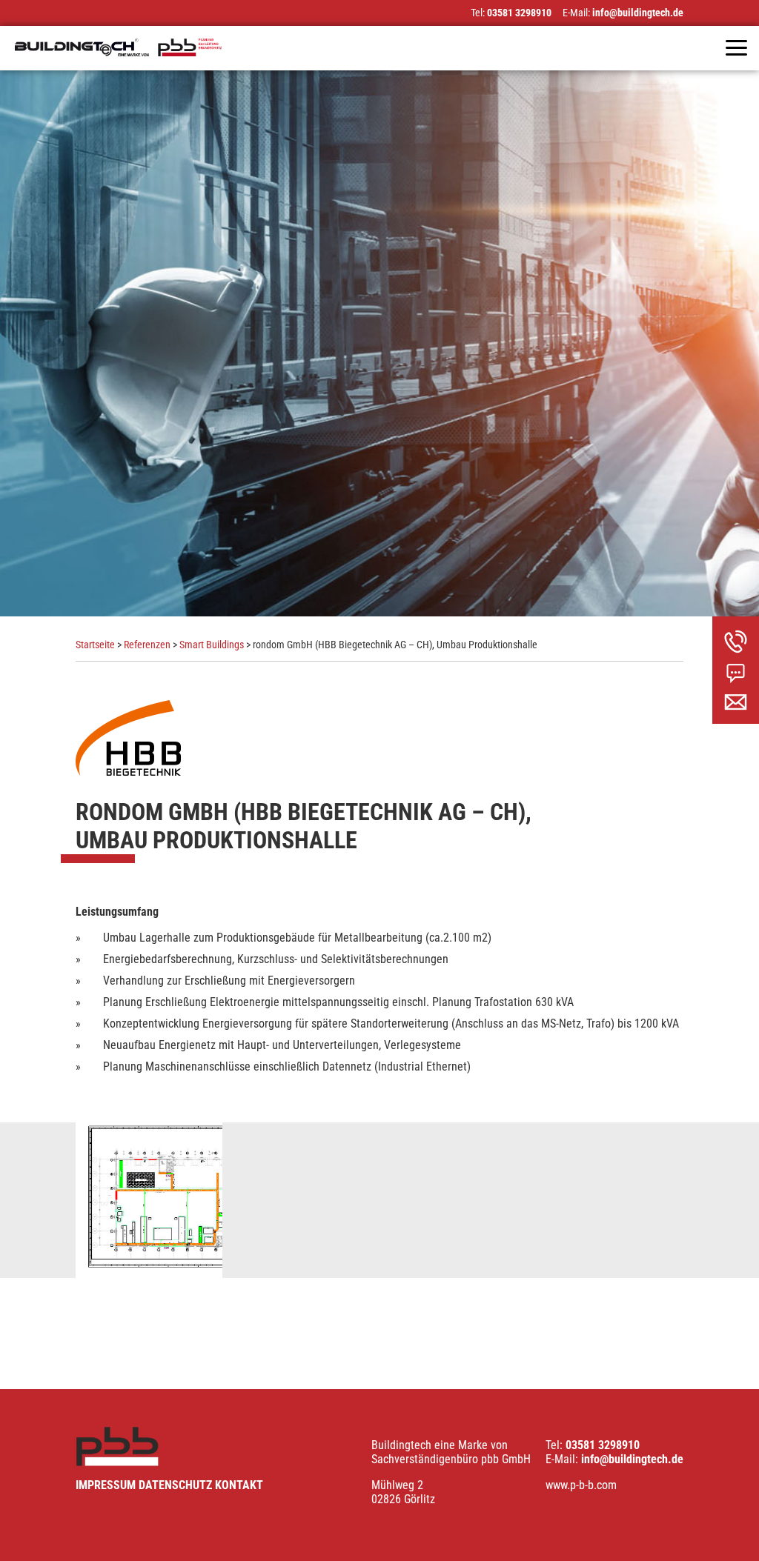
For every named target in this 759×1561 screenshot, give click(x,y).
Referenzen (147, 644)
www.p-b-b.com (581, 1485)
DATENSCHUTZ (175, 1485)
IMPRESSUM (106, 1485)
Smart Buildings (211, 644)
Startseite (95, 644)
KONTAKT (239, 1485)
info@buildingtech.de (637, 13)
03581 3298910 (519, 13)
